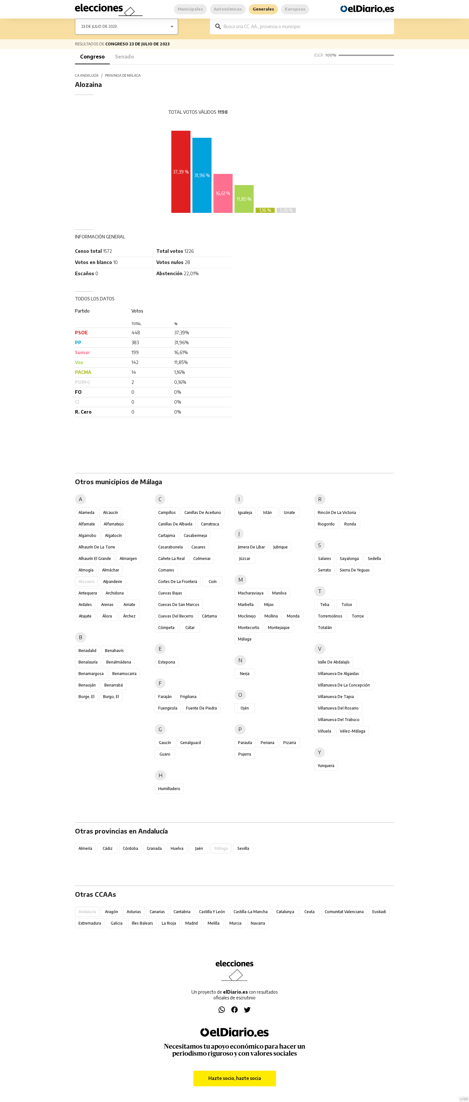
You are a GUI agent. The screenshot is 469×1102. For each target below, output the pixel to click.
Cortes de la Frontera (177, 581)
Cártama (209, 616)
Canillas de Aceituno (202, 512)
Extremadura (89, 923)
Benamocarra (124, 673)
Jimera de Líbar (251, 547)
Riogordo (326, 524)
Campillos (167, 512)
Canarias (157, 911)
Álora (107, 616)
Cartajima (166, 535)
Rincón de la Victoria (337, 512)
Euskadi (379, 911)
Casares (198, 547)
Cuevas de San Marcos (178, 604)
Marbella (246, 604)
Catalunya (285, 911)
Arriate (129, 604)
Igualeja (245, 512)
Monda (293, 616)
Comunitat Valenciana (344, 911)
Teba (324, 604)
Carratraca (210, 524)
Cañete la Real (171, 558)
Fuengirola (167, 708)
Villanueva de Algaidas (338, 673)
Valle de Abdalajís (334, 662)
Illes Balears (142, 923)
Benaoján (87, 685)
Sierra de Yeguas (355, 570)
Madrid (191, 923)
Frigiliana (188, 696)
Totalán (325, 627)
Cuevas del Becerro (175, 616)
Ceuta (309, 911)
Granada (154, 848)
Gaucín (165, 742)
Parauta (245, 742)
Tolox (346, 604)
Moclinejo (247, 616)
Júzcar (244, 558)
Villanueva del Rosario (338, 708)
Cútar (190, 627)
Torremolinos (330, 616)
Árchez (129, 616)
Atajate (85, 616)
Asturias (134, 911)
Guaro (165, 754)
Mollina (271, 616)
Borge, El (86, 696)
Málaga (244, 639)
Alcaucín (110, 512)
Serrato (324, 570)
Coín (213, 581)
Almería (85, 848)
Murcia (235, 923)
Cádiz (108, 848)
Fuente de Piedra (201, 708)
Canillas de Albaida (175, 524)
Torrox (358, 616)
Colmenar (202, 558)
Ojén (245, 708)
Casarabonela (170, 547)
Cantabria (182, 911)
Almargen (128, 558)
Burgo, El (111, 696)
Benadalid (87, 650)
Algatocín (113, 535)
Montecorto (248, 627)
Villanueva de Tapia (336, 696)
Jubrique (280, 547)
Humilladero (169, 788)
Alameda (86, 512)
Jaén (199, 848)
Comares (166, 570)
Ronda (350, 524)
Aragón (111, 911)
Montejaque (279, 627)
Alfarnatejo (114, 524)
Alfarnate (86, 524)
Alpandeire (112, 581)
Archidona (115, 593)
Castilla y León (212, 911)
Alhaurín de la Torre (96, 547)
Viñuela (324, 731)
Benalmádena (118, 662)
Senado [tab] (124, 56)
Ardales (85, 604)
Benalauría (88, 662)
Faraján (165, 696)
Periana (267, 742)
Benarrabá (113, 685)
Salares (324, 558)
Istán (267, 512)
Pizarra (289, 742)
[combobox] (306, 26)
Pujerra (244, 754)
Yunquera (326, 765)
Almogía (85, 570)
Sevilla (243, 848)
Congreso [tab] (92, 56)
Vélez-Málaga (352, 731)
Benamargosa (91, 673)
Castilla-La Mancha (251, 911)
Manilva (279, 593)
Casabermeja (195, 535)
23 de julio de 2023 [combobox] (98, 26)
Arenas (107, 604)
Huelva (177, 848)
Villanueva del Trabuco (339, 719)
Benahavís (114, 650)
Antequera (87, 593)
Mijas (269, 604)
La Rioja (169, 923)
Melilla (214, 923)
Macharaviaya (251, 593)
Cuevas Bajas (170, 593)
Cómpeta (166, 627)
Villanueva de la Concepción (344, 685)
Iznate (289, 512)
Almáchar (110, 570)
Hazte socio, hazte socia (234, 1078)
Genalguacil (190, 742)
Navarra (258, 923)
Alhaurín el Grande (94, 558)
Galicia (117, 923)
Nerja (244, 673)
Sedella (374, 558)
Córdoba (130, 848)
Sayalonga (349, 558)
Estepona (166, 662)
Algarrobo (87, 535)
